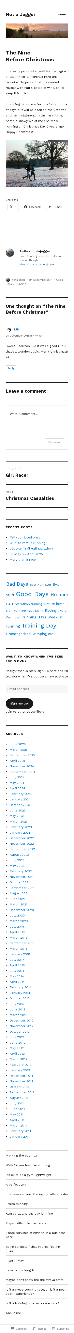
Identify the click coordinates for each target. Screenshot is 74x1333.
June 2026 (18, 744)
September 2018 (22, 943)
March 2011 (18, 1125)
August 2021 (19, 893)
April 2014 (17, 982)
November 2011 (21, 1081)
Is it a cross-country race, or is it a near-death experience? (36, 1291)
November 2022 (22, 843)
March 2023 (19, 821)
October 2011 (19, 1087)
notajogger (18, 279)
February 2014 (21, 987)
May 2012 (17, 1048)
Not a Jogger (21, 14)
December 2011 (21, 1076)
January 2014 (20, 993)
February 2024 (21, 794)
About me (13, 1313)
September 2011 (22, 1092)
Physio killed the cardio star (27, 1223)
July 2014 (17, 971)
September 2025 (22, 755)
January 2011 (20, 1136)
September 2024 (22, 772)
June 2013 (17, 1009)
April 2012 (17, 1053)
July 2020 (17, 915)
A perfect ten (16, 1184)
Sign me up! (19, 703)
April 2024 (17, 788)
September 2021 (22, 888)
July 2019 (17, 926)
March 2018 (18, 948)
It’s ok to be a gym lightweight (28, 1175)
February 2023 (21, 827)
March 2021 (18, 904)
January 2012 (20, 1070)
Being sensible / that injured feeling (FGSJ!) (33, 1249)
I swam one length (20, 1270)
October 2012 (20, 1031)
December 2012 (21, 1020)
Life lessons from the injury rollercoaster (37, 1194)
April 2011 (17, 1120)
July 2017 (17, 960)
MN (16, 329)
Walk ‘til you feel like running (28, 1165)
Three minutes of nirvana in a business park (35, 1235)
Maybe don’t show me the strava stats (34, 1280)
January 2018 (20, 954)
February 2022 (21, 871)
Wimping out (43, 634)
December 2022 (22, 838)
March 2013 (18, 1015)
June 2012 (17, 1042)
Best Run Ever (40, 584)
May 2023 (17, 816)
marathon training (28, 604)
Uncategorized (18, 634)
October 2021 (20, 882)
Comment (54, 442)
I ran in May (15, 1260)
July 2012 (17, 1037)
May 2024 (17, 783)
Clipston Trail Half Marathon (31, 548)
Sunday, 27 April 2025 (26, 554)
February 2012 (20, 1065)
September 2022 (22, 849)
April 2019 (17, 932)
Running (21, 283)
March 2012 (18, 1059)
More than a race (23, 559)
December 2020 (22, 910)
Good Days (32, 594)
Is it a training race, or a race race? (32, 1303)
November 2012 (21, 1026)
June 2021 (17, 899)
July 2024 (17, 777)
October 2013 (20, 998)
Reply (10, 368)
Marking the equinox (21, 1155)
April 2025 (17, 761)
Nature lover (54, 604)
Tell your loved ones (25, 537)
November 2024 (22, 766)
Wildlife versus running (27, 543)
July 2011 (17, 1103)
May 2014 (17, 976)
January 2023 (20, 832)
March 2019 (18, 937)
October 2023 (20, 805)
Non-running (16, 611)
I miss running (17, 1204)
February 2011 (20, 1131)
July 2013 (17, 1004)
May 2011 (16, 1114)
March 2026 (19, 749)
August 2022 (19, 854)
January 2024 (20, 799)
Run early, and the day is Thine (29, 1213)
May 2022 (17, 866)
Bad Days (17, 584)
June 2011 (17, 1109)
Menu (62, 14)
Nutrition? (35, 611)
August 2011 (19, 1098)
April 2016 (17, 965)
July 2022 (17, 860)
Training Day (39, 625)
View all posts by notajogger (37, 264)
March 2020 (19, 921)
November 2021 (21, 877)
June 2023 (18, 810)
